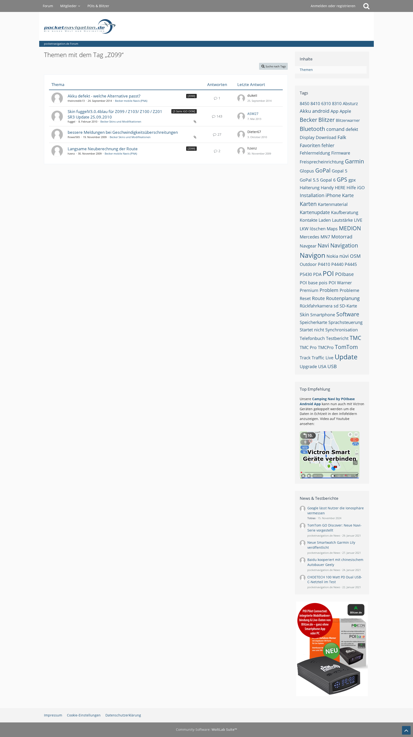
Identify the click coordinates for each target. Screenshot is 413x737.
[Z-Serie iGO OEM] (184, 111)
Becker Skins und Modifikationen (120, 121)
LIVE (358, 220)
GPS (342, 179)
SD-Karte (348, 306)
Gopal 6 (328, 180)
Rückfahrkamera (316, 306)
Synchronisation (341, 330)
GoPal (323, 170)
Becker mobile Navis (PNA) (131, 100)
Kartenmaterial (333, 204)
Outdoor (308, 264)
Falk (341, 137)
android (320, 111)
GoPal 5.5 (309, 180)
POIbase (344, 274)
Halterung (310, 187)
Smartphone (322, 314)
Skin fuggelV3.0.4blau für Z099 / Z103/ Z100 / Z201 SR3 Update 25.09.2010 (115, 114)
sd (336, 306)
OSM (355, 256)
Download (326, 137)
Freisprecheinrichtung (322, 162)
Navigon (312, 255)
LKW (304, 228)
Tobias (311, 518)
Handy (327, 187)
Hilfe (351, 187)
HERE (340, 187)
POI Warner (340, 282)
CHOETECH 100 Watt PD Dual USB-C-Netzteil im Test (334, 579)
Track (305, 357)
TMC (355, 338)
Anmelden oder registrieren (333, 6)
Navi (323, 245)
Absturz (350, 103)
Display (307, 137)
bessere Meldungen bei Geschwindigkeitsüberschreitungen (123, 132)
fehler (327, 145)
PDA (317, 274)
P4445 (351, 264)
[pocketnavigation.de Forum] (206, 26)
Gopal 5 (339, 171)
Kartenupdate (315, 212)
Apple (345, 111)
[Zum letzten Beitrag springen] (241, 98)
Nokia (332, 256)
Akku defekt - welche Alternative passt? (104, 96)
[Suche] (366, 6)
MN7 (325, 237)
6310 (326, 103)
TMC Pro (308, 347)
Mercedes (309, 237)
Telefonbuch (312, 338)
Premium (309, 290)
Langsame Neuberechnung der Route (103, 148)
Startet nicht (312, 330)
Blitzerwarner (348, 120)
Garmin (354, 161)
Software (347, 314)
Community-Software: (206, 729)
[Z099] (191, 96)
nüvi (344, 256)
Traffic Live (322, 357)
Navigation (344, 245)
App (334, 111)
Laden (325, 220)
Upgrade (308, 366)
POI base (309, 282)
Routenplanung (343, 298)
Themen (306, 69)
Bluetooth (312, 129)
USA (322, 366)
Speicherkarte (313, 322)
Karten (308, 204)
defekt (352, 129)
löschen (318, 228)
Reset (305, 298)
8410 (315, 103)
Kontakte (308, 220)
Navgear (308, 246)
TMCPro (326, 347)
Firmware (340, 153)
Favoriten (310, 145)
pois (323, 282)
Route (318, 298)
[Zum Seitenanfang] (406, 730)
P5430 (306, 274)
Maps (332, 228)
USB (332, 366)
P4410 (324, 264)
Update (346, 356)
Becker (308, 120)
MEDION (350, 228)
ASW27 (252, 113)
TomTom (346, 347)
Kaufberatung (344, 212)
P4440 (337, 264)
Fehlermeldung (315, 153)
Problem (329, 290)
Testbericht (337, 338)
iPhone (333, 195)
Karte (348, 195)
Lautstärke (342, 220)
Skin (304, 314)
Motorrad (341, 236)
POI (328, 273)
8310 (337, 103)
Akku (305, 111)
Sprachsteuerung (345, 322)
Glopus (307, 171)
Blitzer (326, 120)
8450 (304, 103)
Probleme (349, 290)
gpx (352, 180)
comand (335, 129)
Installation (312, 195)
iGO (361, 187)
